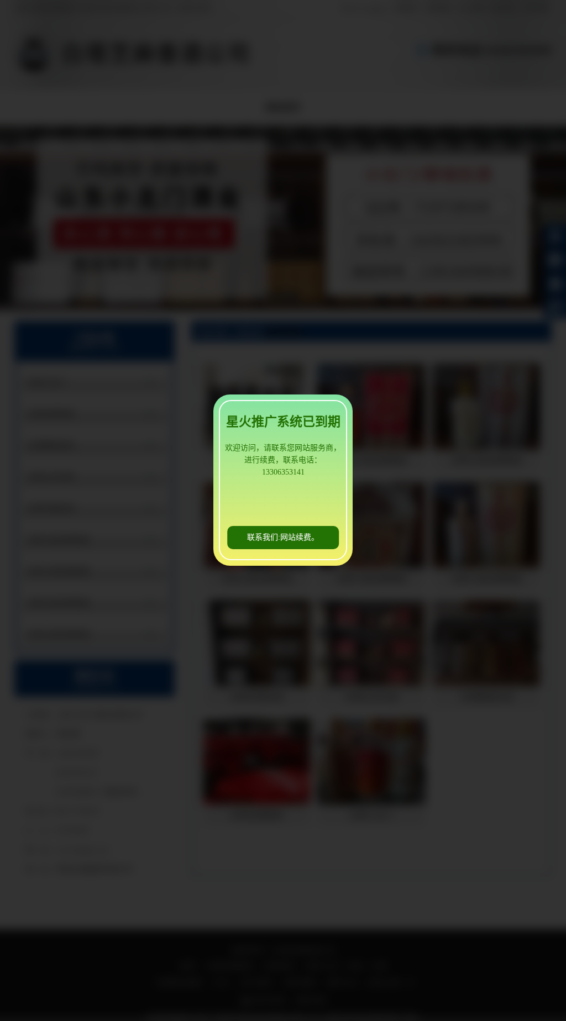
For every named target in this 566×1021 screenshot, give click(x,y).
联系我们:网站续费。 (283, 537)
